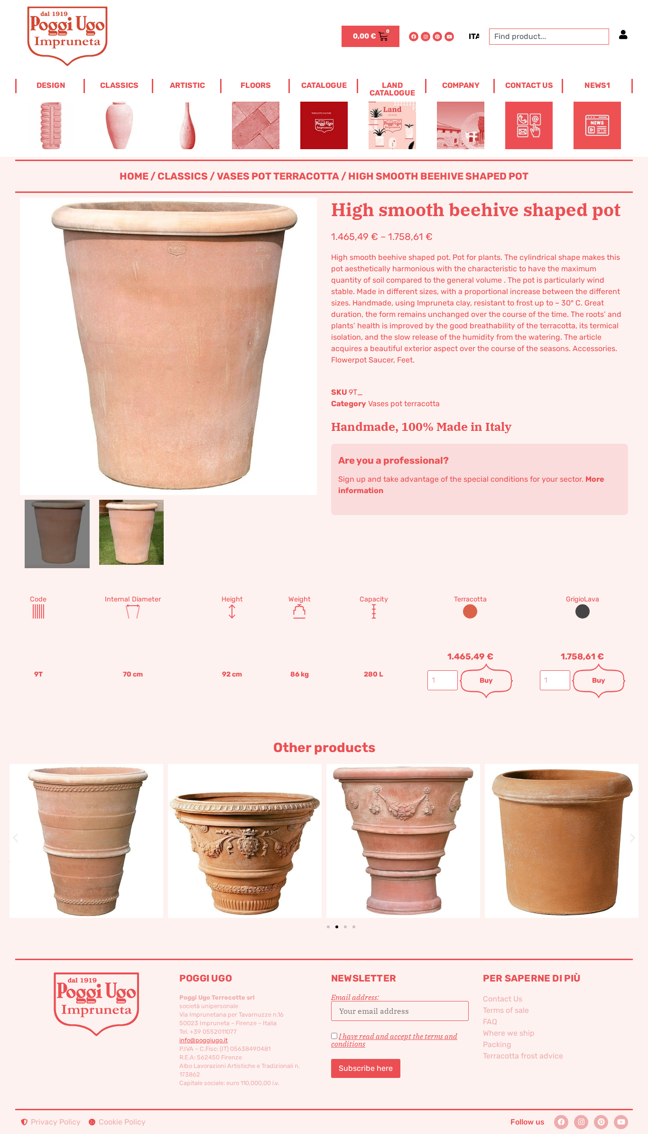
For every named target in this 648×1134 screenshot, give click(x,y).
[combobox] (549, 37)
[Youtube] (449, 36)
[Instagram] (425, 36)
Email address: (355, 997)
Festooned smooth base (395, 825)
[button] (15, 838)
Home (134, 176)
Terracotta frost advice (523, 1055)
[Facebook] (413, 36)
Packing (497, 1044)
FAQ (490, 1021)
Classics (182, 176)
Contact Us (502, 998)
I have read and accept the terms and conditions (394, 1039)
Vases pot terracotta (278, 176)
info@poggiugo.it (203, 1040)
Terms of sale (506, 1010)
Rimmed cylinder (554, 825)
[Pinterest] (437, 36)
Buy (486, 681)
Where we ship (509, 1033)
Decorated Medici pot (237, 825)
